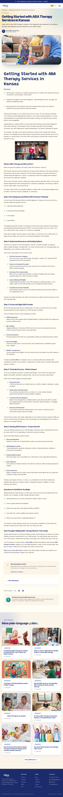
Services (23, 777)
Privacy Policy (38, 786)
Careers (37, 784)
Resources (4, 10)
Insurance (23, 782)
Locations (23, 779)
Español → (54, 782)
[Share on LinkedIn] (23, 590)
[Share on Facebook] (19, 590)
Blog (36, 777)
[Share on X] (15, 590)
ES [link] (55, 5)
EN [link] (52, 5)
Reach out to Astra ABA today (13, 550)
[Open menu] (59, 5)
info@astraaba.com (56, 779)
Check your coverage (16, 571)
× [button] (61, 1)
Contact (37, 779)
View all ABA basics (30, 759)
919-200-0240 (54, 777)
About (22, 784)
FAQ (22, 786)
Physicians (37, 782)
